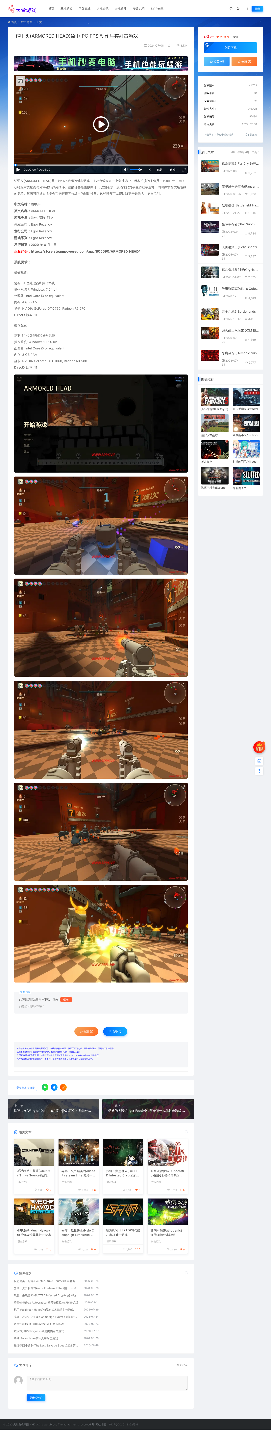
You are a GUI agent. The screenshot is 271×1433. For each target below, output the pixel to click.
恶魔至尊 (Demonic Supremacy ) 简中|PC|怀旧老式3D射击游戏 (241, 353)
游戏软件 (121, 9)
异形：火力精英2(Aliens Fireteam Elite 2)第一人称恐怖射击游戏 (78, 1173)
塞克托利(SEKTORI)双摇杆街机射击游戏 (123, 1232)
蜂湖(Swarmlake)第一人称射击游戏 (36, 1338)
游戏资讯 (103, 9)
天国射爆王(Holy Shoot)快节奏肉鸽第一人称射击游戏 (241, 247)
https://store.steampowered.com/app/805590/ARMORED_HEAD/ (85, 251)
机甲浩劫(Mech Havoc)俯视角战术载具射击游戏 (34, 1233)
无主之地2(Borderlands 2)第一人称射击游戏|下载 (241, 311)
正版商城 (84, 9)
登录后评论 (36, 1397)
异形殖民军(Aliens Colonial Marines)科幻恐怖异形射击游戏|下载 (241, 289)
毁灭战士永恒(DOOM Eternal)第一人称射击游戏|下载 (241, 330)
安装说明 (139, 9)
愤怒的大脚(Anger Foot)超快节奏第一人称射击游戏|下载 (148, 1111)
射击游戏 (26, 22)
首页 (51, 9)
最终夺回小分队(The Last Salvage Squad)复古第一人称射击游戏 (47, 1345)
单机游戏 (66, 9)
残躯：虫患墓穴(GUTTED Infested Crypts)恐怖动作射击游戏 (123, 1173)
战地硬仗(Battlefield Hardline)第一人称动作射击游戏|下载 (241, 205)
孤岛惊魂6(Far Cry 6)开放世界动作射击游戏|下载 (241, 163)
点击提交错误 (226, 134)
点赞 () (116, 1031)
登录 (257, 8)
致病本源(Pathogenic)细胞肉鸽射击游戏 (166, 1233)
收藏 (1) (88, 1031)
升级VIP (234, 37)
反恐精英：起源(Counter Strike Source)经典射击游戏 (34, 1173)
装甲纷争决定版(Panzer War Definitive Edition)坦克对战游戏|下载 (241, 186)
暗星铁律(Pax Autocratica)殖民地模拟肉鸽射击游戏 (167, 1173)
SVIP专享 (157, 9)
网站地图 (100, 1424)
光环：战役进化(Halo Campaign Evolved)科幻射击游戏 (78, 1233)
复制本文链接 (27, 1087)
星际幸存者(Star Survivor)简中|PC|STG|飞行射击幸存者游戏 (241, 224)
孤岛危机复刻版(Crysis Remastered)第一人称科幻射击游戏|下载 (241, 270)
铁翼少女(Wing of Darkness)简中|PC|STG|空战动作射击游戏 (53, 1111)
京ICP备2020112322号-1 (123, 1424)
